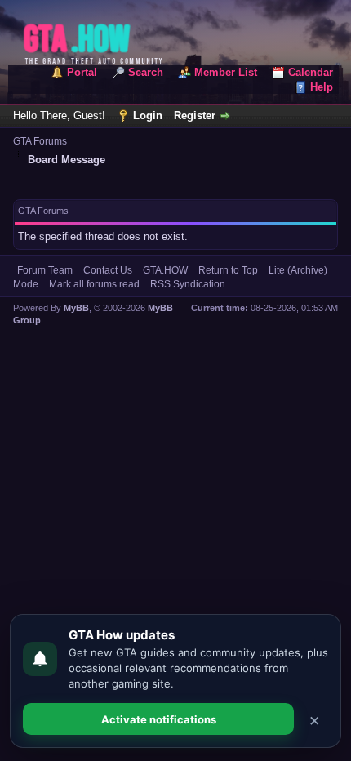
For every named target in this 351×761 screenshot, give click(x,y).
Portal (82, 72)
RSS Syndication (187, 284)
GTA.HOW (165, 270)
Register (194, 115)
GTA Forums (40, 141)
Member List (225, 72)
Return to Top (228, 270)
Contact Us (107, 270)
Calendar (310, 72)
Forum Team (45, 270)
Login (147, 115)
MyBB (76, 308)
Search (145, 72)
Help (321, 87)
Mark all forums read (94, 284)
